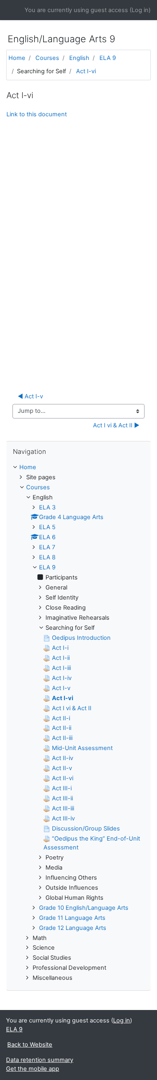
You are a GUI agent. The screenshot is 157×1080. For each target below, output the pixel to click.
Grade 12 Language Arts (72, 928)
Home (16, 58)
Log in (140, 10)
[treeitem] (78, 467)
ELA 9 (107, 58)
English (79, 58)
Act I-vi (86, 71)
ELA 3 (47, 507)
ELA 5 (47, 527)
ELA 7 (47, 547)
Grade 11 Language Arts (72, 917)
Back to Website (29, 1044)
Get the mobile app (32, 1068)
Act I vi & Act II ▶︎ (116, 425)
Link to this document (36, 114)
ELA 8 (47, 557)
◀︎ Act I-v (30, 396)
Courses (47, 58)
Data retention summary (39, 1060)
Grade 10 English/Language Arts (83, 907)
